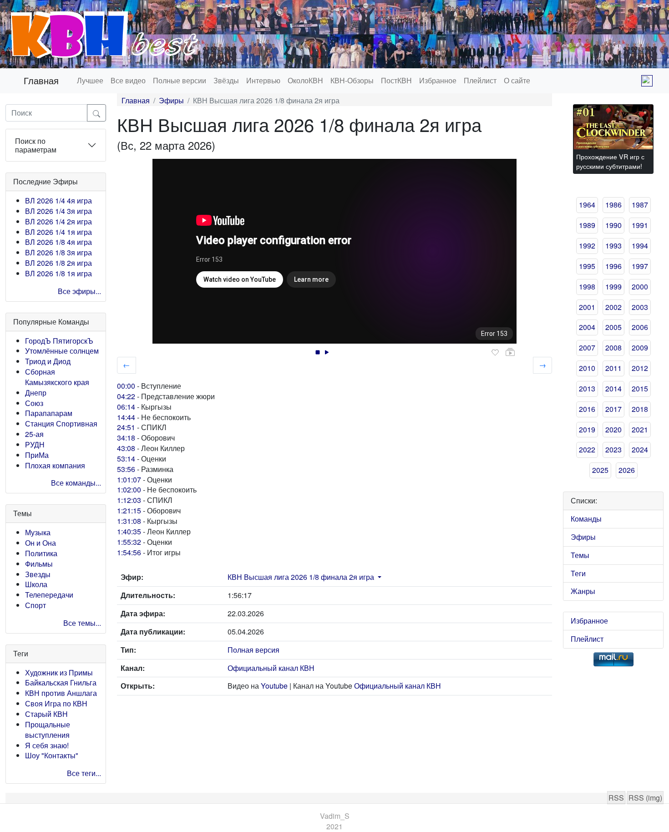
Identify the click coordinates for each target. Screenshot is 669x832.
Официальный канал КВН (271, 668)
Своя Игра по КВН (56, 703)
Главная (41, 80)
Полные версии (179, 80)
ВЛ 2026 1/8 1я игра (58, 273)
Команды (586, 518)
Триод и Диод (48, 361)
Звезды (38, 574)
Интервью (263, 80)
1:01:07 (129, 479)
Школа (36, 584)
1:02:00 (129, 489)
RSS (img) (645, 797)
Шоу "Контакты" (51, 755)
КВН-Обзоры (352, 80)
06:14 (126, 406)
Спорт (35, 605)
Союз (34, 403)
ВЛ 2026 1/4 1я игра (58, 232)
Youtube (274, 685)
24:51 (126, 427)
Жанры (583, 591)
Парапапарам (48, 413)
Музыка (38, 532)
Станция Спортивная (61, 423)
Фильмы (39, 563)
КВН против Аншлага (61, 693)
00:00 (126, 385)
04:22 (126, 396)
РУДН (35, 444)
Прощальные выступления (47, 729)
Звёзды (226, 80)
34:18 (126, 437)
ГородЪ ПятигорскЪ (59, 340)
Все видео (128, 80)
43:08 (126, 448)
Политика (41, 553)
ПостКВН (396, 80)
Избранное (437, 80)
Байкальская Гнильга (60, 682)
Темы (580, 555)
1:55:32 (129, 542)
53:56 (126, 469)
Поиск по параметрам (35, 145)
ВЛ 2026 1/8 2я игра (58, 263)
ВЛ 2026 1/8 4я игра (58, 242)
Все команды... (76, 482)
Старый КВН (46, 714)
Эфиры (171, 100)
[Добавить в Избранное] (495, 352)
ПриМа (37, 455)
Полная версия (253, 649)
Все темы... (82, 623)
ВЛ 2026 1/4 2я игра (58, 221)
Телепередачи (49, 594)
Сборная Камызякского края (57, 376)
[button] (378, 577)
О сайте (517, 80)
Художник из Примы (59, 672)
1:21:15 (129, 510)
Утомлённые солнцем (62, 350)
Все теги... (84, 773)
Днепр (35, 392)
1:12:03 (129, 500)
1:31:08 (129, 521)
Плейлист (480, 80)
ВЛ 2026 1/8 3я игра (58, 252)
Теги (578, 573)
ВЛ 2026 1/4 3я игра (58, 211)
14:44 (126, 417)
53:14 (126, 458)
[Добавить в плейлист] (510, 352)
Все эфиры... (79, 291)
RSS (616, 797)
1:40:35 (129, 531)
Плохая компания (55, 465)
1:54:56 (129, 552)
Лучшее (90, 80)
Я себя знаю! (47, 745)
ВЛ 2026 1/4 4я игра (58, 200)
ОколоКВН (305, 80)
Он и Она (40, 543)
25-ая (34, 434)
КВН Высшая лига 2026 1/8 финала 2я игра (301, 577)
